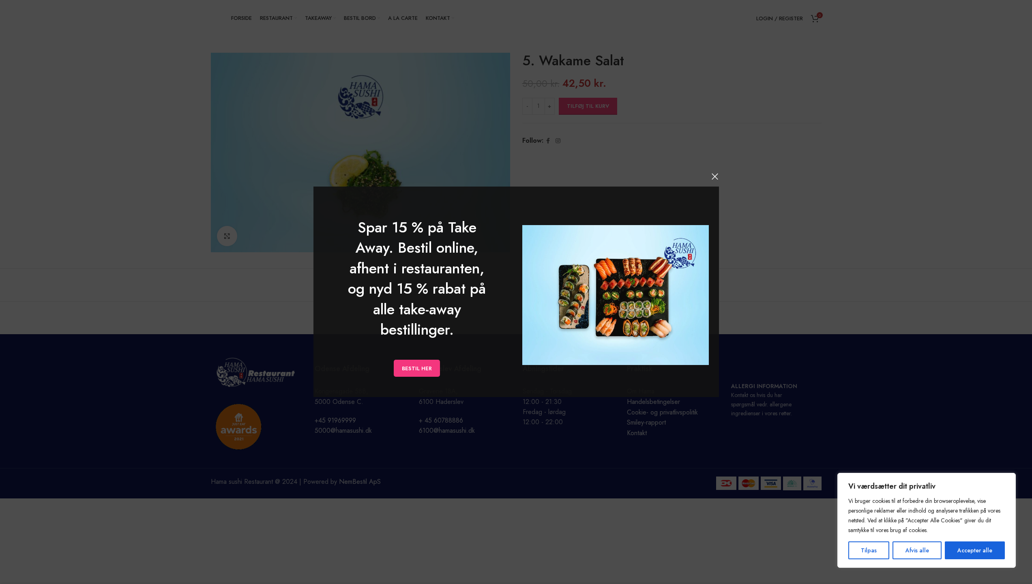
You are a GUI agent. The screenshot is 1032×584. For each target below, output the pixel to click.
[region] (926, 520)
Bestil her (417, 368)
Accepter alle (974, 550)
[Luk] (715, 176)
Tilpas (869, 550)
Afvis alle (917, 550)
